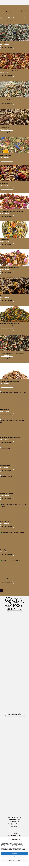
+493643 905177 (14, 823)
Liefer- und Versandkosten (14, 836)
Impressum (23, 864)
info (14, 821)
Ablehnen (14, 857)
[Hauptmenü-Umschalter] (26, 2)
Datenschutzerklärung (15, 864)
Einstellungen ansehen (14, 860)
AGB (14, 834)
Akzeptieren (14, 853)
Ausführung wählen (6, 47)
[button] (27, 839)
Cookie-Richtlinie (7, 864)
